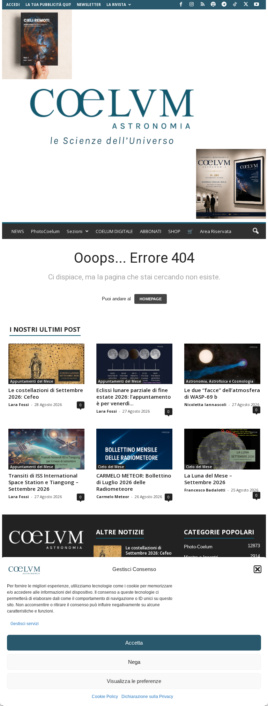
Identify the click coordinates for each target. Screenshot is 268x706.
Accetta (134, 643)
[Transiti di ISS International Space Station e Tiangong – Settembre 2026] (46, 449)
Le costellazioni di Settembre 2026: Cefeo (45, 393)
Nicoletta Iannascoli (205, 404)
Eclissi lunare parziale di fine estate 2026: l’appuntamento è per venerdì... (133, 396)
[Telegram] (224, 4)
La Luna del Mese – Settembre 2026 (208, 479)
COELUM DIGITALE (114, 231)
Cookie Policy (105, 696)
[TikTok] (235, 4)
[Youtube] (256, 4)
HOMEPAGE (151, 299)
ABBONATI (150, 231)
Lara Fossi (18, 404)
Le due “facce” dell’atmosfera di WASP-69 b (222, 393)
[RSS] (202, 4)
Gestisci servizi (24, 623)
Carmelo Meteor (112, 496)
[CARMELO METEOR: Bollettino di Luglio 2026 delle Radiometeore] (134, 449)
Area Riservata (215, 231)
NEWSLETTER (89, 4)
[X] (245, 4)
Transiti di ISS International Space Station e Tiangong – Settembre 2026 (43, 482)
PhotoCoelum (45, 231)
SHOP (174, 231)
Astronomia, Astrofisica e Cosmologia (219, 381)
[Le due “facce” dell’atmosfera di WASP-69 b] (222, 364)
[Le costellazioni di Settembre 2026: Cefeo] (46, 364)
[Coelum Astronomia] (110, 114)
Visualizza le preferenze (134, 681)
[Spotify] (213, 4)
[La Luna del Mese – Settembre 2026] (222, 449)
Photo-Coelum (198, 546)
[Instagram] (191, 4)
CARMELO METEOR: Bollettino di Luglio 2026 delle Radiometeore (133, 482)
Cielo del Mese (111, 466)
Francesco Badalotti (204, 490)
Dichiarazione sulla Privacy (147, 696)
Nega (134, 662)
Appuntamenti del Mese (31, 381)
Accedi (13, 4)
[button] (257, 569)
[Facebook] (181, 4)
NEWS (18, 231)
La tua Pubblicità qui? (48, 4)
